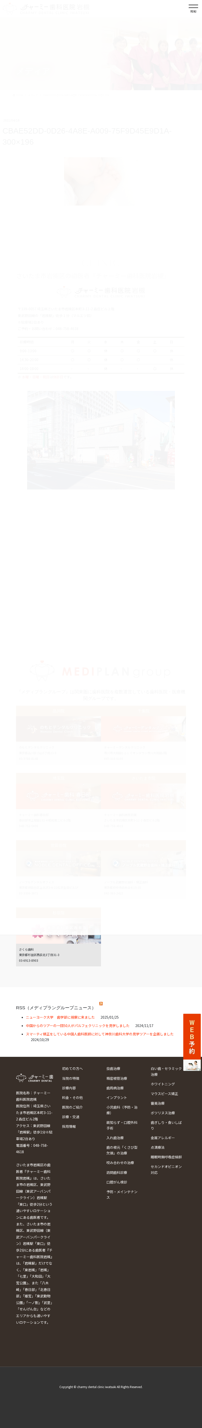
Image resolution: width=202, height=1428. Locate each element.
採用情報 (69, 1126)
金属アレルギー (163, 1137)
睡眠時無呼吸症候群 (166, 1156)
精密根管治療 (116, 1078)
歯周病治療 (115, 1087)
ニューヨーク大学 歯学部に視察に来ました (60, 1017)
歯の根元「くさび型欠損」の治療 (121, 1150)
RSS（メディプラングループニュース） (56, 1007)
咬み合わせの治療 (120, 1162)
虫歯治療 (113, 1068)
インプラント (116, 1097)
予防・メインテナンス (121, 1194)
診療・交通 (70, 1116)
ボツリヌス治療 (163, 1112)
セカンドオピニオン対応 (166, 1169)
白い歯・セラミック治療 (166, 1071)
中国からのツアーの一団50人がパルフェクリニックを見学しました (78, 1025)
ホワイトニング (163, 1083)
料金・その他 (72, 1097)
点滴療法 (158, 1147)
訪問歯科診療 (116, 1172)
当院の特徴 (70, 1078)
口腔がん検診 (116, 1182)
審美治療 (158, 1103)
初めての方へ (72, 1068)
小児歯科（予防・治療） (121, 1110)
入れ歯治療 (115, 1137)
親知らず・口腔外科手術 (121, 1125)
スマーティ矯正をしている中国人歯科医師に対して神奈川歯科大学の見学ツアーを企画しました (100, 1033)
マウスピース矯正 (164, 1093)
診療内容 (69, 1087)
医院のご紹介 (72, 1107)
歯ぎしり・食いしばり (166, 1125)
